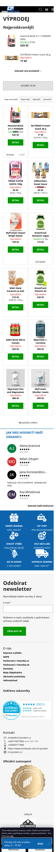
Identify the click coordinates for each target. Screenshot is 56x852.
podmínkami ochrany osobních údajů (26, 619)
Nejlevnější (25, 99)
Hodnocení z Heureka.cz (16, 661)
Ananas (10, 154)
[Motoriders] (28, 823)
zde (11, 836)
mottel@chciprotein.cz (19, 737)
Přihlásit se (14, 631)
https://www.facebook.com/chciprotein (28, 748)
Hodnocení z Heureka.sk (16, 665)
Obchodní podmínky (14, 676)
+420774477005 (16, 741)
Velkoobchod (10, 680)
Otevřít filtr (28, 85)
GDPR (6, 657)
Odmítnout (13, 849)
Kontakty (8, 668)
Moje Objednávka (12, 672)
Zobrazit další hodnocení (41, 505)
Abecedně (47, 99)
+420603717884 (16, 744)
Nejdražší (36, 99)
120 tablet (40, 261)
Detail (15, 142)
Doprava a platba (12, 653)
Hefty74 (28, 814)
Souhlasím (40, 849)
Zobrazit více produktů (27, 70)
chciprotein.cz (15, 752)
